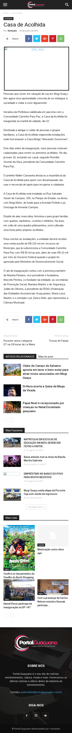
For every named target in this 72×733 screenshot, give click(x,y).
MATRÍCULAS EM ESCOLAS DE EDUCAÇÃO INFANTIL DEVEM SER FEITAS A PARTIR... (42, 443)
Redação (12, 30)
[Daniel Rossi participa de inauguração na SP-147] (19, 590)
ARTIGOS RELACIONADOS (20, 356)
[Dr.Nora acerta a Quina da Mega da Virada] (12, 390)
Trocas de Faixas (59, 340)
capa (7, 569)
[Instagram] (36, 715)
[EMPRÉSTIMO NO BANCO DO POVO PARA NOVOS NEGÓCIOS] (11, 478)
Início (6, 13)
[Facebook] (26, 715)
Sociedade (17, 13)
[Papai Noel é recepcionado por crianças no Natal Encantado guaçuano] (12, 407)
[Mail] (45, 715)
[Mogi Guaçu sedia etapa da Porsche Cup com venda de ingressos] (12, 495)
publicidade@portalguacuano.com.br (41, 692)
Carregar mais (35, 506)
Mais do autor (45, 356)
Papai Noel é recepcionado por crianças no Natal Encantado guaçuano (43, 407)
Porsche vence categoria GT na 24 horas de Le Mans (19, 342)
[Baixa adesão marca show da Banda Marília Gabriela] (12, 461)
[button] (67, 4)
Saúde (41, 545)
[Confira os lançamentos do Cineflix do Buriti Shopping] (19, 548)
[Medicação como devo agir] (53, 535)
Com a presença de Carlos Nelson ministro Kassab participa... (52, 602)
